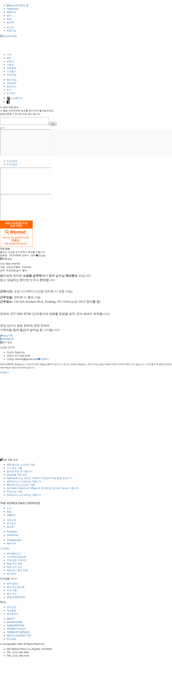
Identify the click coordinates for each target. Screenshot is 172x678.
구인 (9, 54)
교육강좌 (11, 83)
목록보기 (4, 372)
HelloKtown (13, 8)
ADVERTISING (14, 622)
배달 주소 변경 (14, 563)
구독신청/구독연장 (16, 560)
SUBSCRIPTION (15, 625)
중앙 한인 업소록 (16, 587)
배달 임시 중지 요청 (17, 570)
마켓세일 (11, 74)
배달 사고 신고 (14, 566)
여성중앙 (11, 610)
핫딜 (9, 18)
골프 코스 (12, 593)
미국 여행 (12, 590)
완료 (53, 124)
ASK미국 (11, 12)
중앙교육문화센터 (16, 597)
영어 (9, 15)
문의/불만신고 (14, 553)
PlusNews (12, 531)
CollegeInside (14, 540)
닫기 (2, 127)
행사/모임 (12, 79)
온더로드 (11, 523)
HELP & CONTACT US (19, 635)
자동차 (10, 64)
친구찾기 (11, 93)
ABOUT (11, 618)
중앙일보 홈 (22, 5)
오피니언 (11, 519)
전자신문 (11, 607)
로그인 (10, 27)
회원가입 (11, 30)
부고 (9, 89)
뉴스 (9, 508)
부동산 (10, 61)
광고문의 (11, 573)
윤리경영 (11, 638)
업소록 (10, 22)
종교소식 (11, 86)
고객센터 (4, 548)
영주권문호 (12, 583)
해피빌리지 (12, 613)
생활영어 (11, 514)
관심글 (41, 255)
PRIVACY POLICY (16, 628)
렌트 (9, 57)
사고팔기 (11, 71)
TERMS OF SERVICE (18, 632)
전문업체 (11, 68)
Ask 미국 (11, 543)
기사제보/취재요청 (16, 556)
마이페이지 (17, 98)
